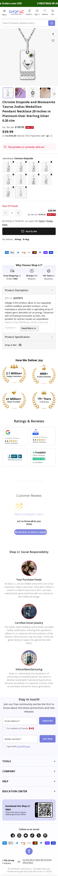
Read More (27, 328)
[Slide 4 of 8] (45, 92)
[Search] (51, 23)
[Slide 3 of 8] (32, 92)
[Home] (17, 12)
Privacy (27, 746)
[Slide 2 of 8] (20, 92)
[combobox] (25, 23)
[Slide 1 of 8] (8, 92)
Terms (19, 746)
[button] (51, 136)
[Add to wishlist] (53, 41)
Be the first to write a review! (30, 532)
